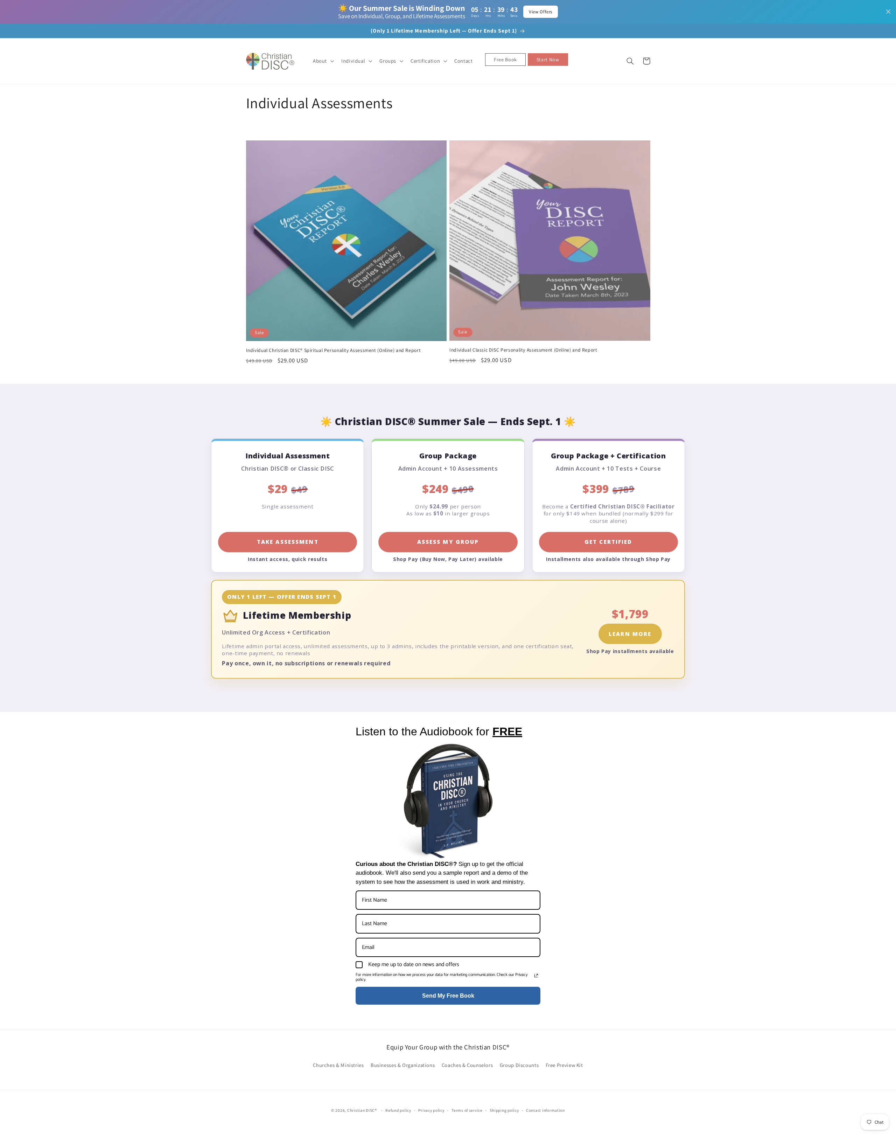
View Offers (540, 12)
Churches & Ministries (338, 1065)
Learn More (630, 633)
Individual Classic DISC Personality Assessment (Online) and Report (523, 350)
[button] (322, 61)
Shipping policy (504, 1110)
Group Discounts (519, 1065)
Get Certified (608, 541)
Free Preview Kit (564, 1065)
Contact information (545, 1110)
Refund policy (398, 1110)
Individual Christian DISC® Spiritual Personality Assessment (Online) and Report (333, 350)
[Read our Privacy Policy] (536, 975)
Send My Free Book (448, 996)
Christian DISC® (362, 1110)
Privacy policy (431, 1110)
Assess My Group (448, 541)
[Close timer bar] (888, 11)
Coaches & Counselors (467, 1065)
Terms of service (467, 1110)
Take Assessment (287, 541)
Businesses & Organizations (403, 1065)
